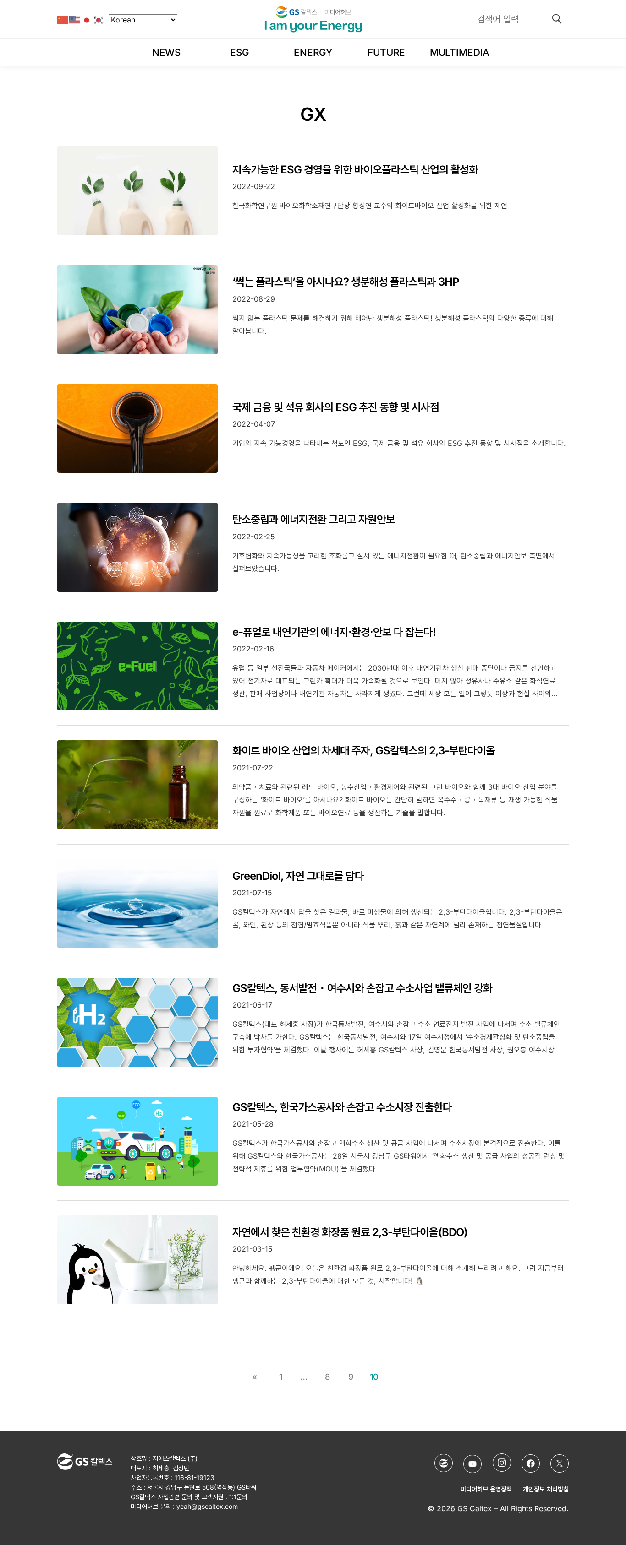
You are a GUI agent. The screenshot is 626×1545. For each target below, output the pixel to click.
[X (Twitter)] (559, 1463)
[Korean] (99, 19)
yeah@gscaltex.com (207, 1506)
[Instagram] (502, 1462)
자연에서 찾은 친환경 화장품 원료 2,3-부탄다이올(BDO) (349, 1232)
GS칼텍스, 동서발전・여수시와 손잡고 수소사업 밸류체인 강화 (362, 988)
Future (386, 52)
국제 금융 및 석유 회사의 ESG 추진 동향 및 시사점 (335, 407)
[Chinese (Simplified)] (63, 19)
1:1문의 (238, 1497)
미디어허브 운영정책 (486, 1489)
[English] (75, 19)
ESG (239, 52)
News (166, 52)
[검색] (557, 18)
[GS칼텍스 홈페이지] (443, 1463)
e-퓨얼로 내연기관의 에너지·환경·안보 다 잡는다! (334, 632)
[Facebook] (531, 1463)
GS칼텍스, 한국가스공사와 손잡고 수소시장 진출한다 (342, 1107)
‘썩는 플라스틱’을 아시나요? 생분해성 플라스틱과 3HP (345, 281)
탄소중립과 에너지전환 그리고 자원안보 (313, 519)
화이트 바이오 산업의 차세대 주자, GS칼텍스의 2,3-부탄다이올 (363, 750)
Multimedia (459, 52)
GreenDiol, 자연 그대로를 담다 (298, 876)
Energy (313, 52)
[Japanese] (87, 19)
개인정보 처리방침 (546, 1489)
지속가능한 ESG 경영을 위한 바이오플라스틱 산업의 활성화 (355, 169)
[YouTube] (472, 1464)
